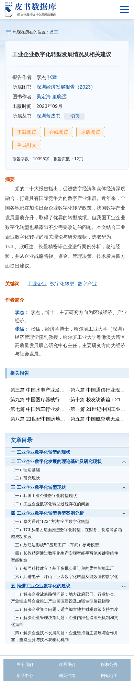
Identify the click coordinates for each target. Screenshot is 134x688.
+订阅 (74, 116)
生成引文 (26, 145)
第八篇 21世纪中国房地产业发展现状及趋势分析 (61, 419)
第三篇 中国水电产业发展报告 (42, 390)
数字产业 (87, 283)
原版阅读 (90, 132)
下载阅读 (26, 132)
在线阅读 (58, 132)
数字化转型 (62, 283)
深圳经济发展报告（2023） (66, 87)
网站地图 (109, 675)
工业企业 (37, 283)
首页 (54, 32)
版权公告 (109, 664)
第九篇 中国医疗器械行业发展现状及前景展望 (59, 399)
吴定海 (43, 96)
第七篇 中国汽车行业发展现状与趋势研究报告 (59, 409)
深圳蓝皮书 (48, 116)
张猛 (52, 77)
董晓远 (59, 96)
